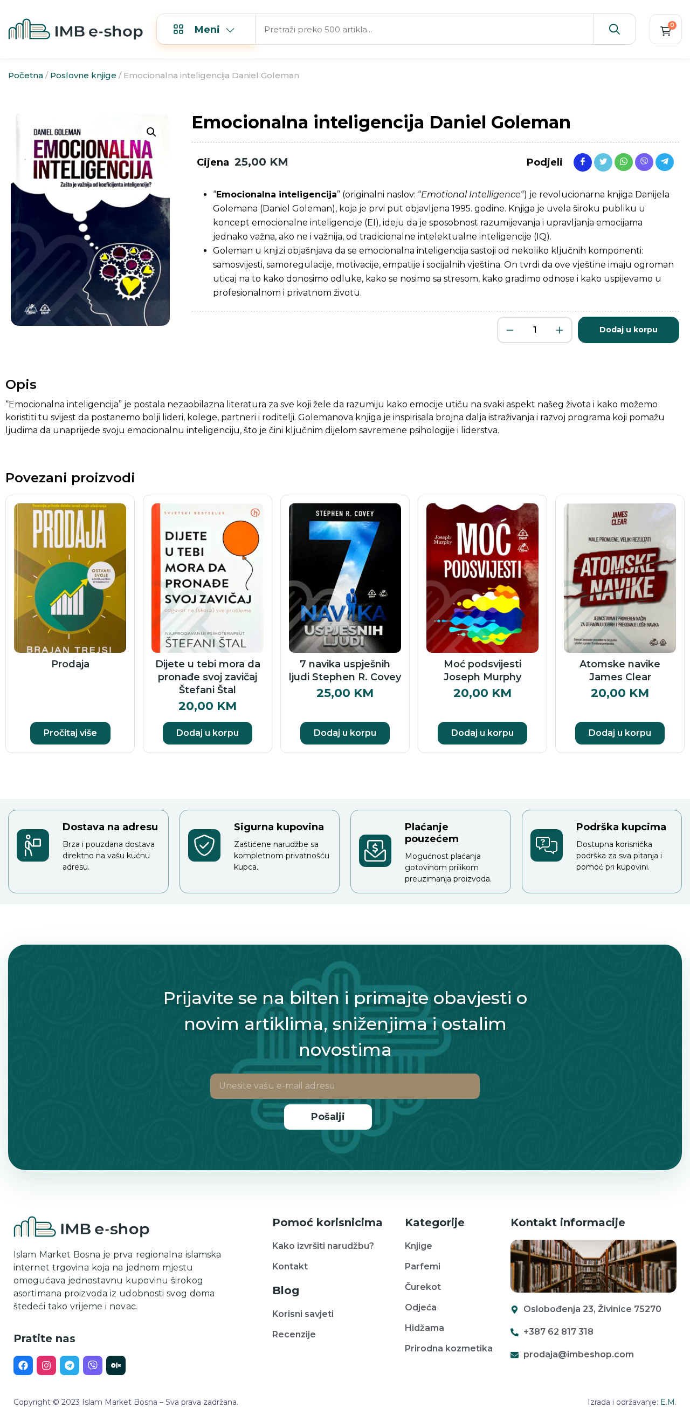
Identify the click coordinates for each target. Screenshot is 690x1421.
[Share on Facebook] (582, 162)
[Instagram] (46, 1365)
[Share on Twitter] (603, 162)
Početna (25, 75)
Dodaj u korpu (628, 329)
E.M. (668, 1402)
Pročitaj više (70, 733)
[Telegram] (69, 1365)
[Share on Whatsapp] (623, 161)
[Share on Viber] (644, 161)
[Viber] (92, 1365)
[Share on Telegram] (664, 161)
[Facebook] (23, 1365)
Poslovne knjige (83, 75)
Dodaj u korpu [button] (207, 733)
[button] (151, 132)
